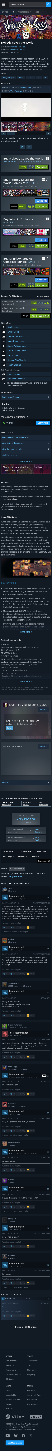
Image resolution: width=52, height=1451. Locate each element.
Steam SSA (10, 1365)
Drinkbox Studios (17, 47)
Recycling (31, 1374)
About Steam (11, 1361)
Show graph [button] (42, 861)
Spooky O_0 (13, 983)
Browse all (43, 296)
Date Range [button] (7, 857)
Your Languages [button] (16, 869)
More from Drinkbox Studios (28, 705)
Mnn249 (12, 1219)
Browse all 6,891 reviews (26, 1327)
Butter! (11, 1179)
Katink (11, 939)
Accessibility (11, 1395)
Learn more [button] (43, 423)
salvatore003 (14, 1142)
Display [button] (34, 857)
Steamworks (11, 1370)
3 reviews (11, 1182)
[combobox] (27, 4)
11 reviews (12, 891)
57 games (11, 1106)
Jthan (10, 888)
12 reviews (24, 1069)
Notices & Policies (13, 1399)
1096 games (12, 1069)
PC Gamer (9, 509)
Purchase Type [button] (25, 851)
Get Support (32, 1399)
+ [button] (45, 77)
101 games (12, 1028)
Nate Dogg (12, 1066)
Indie (21, 77)
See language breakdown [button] (7, 803)
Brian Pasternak (15, 1025)
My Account (32, 1404)
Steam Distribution (13, 1374)
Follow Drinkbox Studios (23, 721)
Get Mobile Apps (15, 1443)
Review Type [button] (7, 851)
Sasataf (11, 1256)
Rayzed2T (12, 1103)
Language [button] (41, 851)
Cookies (9, 1404)
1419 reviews (26, 986)
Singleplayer (8, 77)
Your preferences (43, 803)
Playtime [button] (21, 857)
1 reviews (11, 1145)
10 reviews (22, 1106)
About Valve (32, 1361)
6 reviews (11, 1258)
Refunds (9, 1409)
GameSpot (8, 492)
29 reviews (23, 1028)
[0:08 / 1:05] (26, 107)
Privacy (9, 1390)
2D (38, 77)
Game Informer (12, 499)
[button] (6, 12)
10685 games (13, 986)
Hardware (31, 1370)
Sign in (4, 138)
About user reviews (27, 803)
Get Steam (31, 1390)
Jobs (29, 1365)
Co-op (30, 77)
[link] (27, 167)
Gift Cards (10, 1379)
